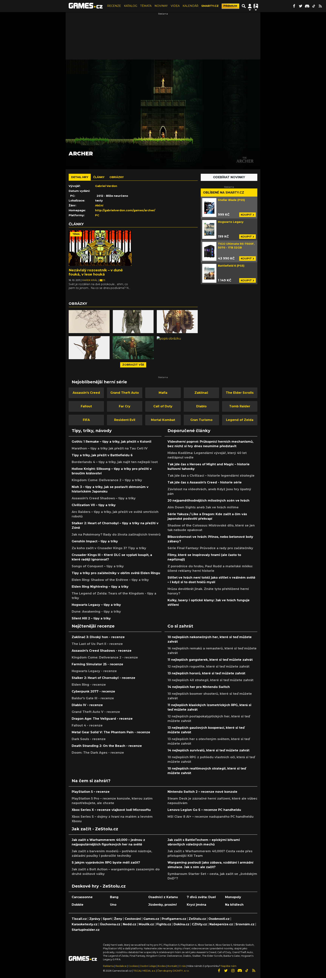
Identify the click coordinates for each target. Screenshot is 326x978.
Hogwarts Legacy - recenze (94, 671)
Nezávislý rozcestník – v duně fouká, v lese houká (96, 272)
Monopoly (233, 897)
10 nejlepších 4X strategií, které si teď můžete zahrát (210, 680)
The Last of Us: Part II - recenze (97, 644)
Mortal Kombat (163, 420)
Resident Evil (124, 420)
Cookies (133, 966)
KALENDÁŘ (190, 6)
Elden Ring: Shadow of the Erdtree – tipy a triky (110, 580)
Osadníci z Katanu (163, 897)
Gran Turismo (201, 420)
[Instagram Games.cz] (233, 970)
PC (97, 215)
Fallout (86, 406)
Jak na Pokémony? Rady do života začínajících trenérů (116, 534)
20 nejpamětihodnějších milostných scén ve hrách (208, 500)
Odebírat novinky (229, 177)
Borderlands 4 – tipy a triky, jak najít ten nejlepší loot (115, 462)
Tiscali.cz (79, 919)
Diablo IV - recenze (87, 705)
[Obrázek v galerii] (89, 321)
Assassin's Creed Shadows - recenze (101, 650)
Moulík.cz (146, 924)
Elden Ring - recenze (89, 684)
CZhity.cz (199, 924)
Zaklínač (201, 392)
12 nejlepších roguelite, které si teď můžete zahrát (208, 666)
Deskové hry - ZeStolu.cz (99, 886)
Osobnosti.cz (219, 919)
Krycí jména (196, 904)
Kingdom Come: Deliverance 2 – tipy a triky (107, 480)
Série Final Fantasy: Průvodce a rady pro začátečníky (210, 548)
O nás (182, 966)
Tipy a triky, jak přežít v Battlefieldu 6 (102, 455)
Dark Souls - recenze (89, 739)
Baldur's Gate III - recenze (93, 698)
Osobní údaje (148, 966)
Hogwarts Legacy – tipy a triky (96, 605)
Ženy (118, 919)
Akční (99, 205)
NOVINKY (161, 6)
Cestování (133, 919)
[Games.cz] (86, 6)
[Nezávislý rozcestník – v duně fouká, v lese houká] (100, 248)
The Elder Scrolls (240, 392)
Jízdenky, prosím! (162, 904)
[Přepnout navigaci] (250, 6)
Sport (107, 919)
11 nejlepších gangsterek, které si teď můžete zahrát (210, 660)
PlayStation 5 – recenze (91, 792)
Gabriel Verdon (106, 186)
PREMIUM (230, 6)
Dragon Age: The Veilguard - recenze (102, 718)
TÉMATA (145, 6)
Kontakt (173, 966)
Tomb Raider (239, 406)
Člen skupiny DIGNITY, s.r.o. (173, 970)
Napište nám (228, 966)
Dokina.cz (181, 924)
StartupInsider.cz (86, 930)
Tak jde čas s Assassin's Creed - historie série (205, 482)
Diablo (201, 406)
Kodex (162, 966)
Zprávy (94, 919)
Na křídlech (234, 904)
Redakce (121, 966)
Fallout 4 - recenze (87, 725)
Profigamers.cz (174, 919)
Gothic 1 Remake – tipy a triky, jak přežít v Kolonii (111, 441)
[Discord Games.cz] (307, 6)
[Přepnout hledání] (244, 6)
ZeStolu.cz (197, 919)
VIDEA (175, 6)
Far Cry (124, 406)
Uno (113, 904)
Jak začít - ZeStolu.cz (95, 828)
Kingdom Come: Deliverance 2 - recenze (105, 657)
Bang (114, 897)
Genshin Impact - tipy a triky (95, 541)
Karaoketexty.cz (85, 924)
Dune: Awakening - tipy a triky (96, 611)
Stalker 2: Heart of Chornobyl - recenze (103, 678)
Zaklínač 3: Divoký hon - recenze (98, 637)
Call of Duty (162, 406)
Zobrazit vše (133, 364)
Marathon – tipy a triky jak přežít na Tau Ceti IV (110, 448)
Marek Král (90, 280)
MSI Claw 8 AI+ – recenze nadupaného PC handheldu (211, 816)
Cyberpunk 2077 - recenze (93, 691)
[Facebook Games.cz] (294, 6)
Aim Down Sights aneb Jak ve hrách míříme (203, 507)
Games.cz (151, 919)
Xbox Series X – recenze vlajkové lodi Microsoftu (111, 810)
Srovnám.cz (244, 924)
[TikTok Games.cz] (314, 6)
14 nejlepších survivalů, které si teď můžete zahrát (208, 750)
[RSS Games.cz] (320, 6)
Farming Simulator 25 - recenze (97, 664)
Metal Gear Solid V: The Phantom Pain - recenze (111, 732)
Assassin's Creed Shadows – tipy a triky (104, 498)
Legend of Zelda (239, 420)
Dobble (77, 904)
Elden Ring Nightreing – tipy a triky (100, 586)
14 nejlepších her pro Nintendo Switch (199, 687)
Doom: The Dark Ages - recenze (98, 752)
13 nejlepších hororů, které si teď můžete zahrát (206, 673)
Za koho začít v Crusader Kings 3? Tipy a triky (109, 548)
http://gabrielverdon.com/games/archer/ (125, 210)
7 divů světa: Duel (201, 897)
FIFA (86, 420)
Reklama (108, 966)
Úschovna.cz (110, 924)
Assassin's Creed (86, 392)
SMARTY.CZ (210, 6)
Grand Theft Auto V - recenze (96, 712)
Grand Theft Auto (124, 392)
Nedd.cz (129, 924)
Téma (76, 234)
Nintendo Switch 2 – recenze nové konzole (202, 792)
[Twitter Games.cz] (300, 6)
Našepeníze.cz (221, 924)
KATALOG (130, 6)
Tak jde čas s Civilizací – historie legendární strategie (211, 475)
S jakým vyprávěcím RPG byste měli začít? (106, 862)
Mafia (163, 392)
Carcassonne (82, 897)
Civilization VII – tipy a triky (94, 505)
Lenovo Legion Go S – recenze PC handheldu (204, 810)
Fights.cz (163, 924)
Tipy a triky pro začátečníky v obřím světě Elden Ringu (116, 573)
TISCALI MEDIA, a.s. (144, 970)
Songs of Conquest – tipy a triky (98, 566)
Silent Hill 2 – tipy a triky (91, 618)
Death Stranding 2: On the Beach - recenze (107, 746)
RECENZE (114, 6)
